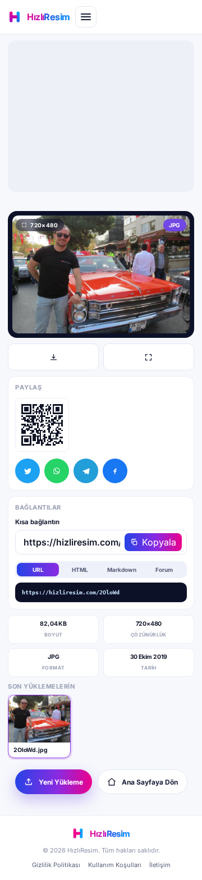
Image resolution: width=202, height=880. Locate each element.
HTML (80, 569)
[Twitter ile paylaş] (27, 471)
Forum (164, 569)
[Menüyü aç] (86, 16)
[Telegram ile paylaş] (86, 471)
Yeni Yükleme (61, 782)
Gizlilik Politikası (56, 865)
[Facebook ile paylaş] (115, 471)
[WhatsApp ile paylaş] (56, 471)
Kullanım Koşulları (114, 865)
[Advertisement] (101, 116)
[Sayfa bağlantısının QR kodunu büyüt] (42, 425)
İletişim (160, 865)
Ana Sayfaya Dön (150, 782)
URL (38, 569)
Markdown (121, 569)
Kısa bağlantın (37, 522)
